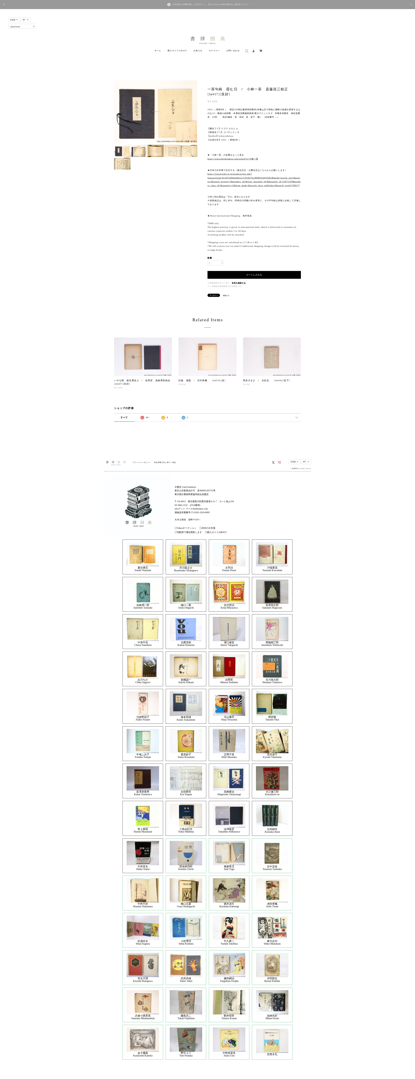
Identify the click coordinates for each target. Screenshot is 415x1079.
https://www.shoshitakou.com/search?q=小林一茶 (233, 159)
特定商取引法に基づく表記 (165, 462)
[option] (155, 111)
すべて (124, 417)
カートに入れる (254, 275)
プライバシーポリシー (142, 462)
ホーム (157, 50)
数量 (210, 258)
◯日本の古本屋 (207, 528)
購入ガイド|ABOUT (177, 50)
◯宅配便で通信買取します (188, 532)
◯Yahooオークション (185, 528)
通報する (226, 295)
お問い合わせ (233, 50)
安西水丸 (272, 1054)
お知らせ (198, 50)
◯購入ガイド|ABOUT (216, 532)
